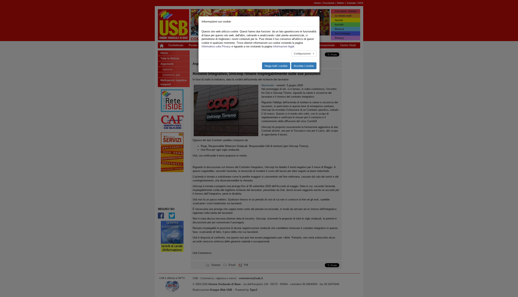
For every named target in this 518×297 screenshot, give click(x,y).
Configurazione (302, 53)
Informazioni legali (283, 46)
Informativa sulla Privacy (216, 46)
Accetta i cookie (304, 65)
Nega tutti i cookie (276, 65)
